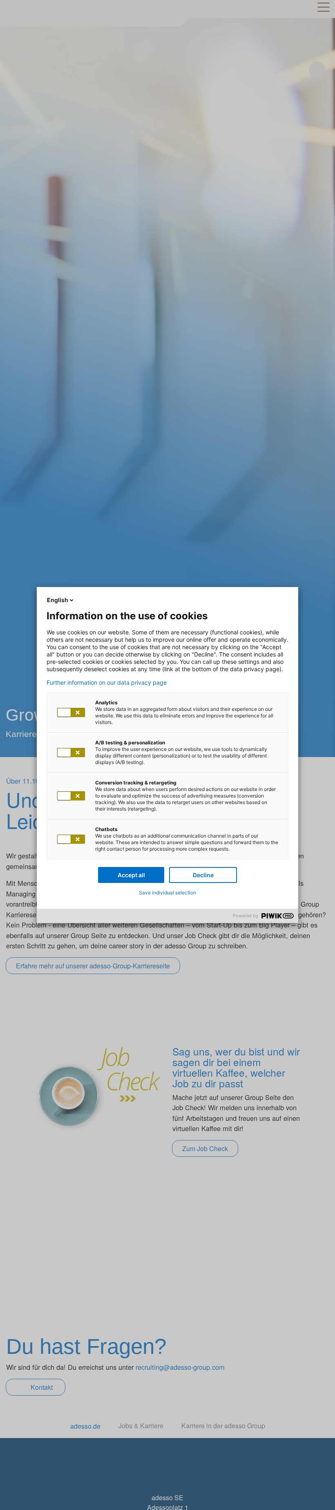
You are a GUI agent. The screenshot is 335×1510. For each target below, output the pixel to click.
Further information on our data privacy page (107, 682)
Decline (203, 874)
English (57, 599)
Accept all (131, 874)
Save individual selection (167, 892)
